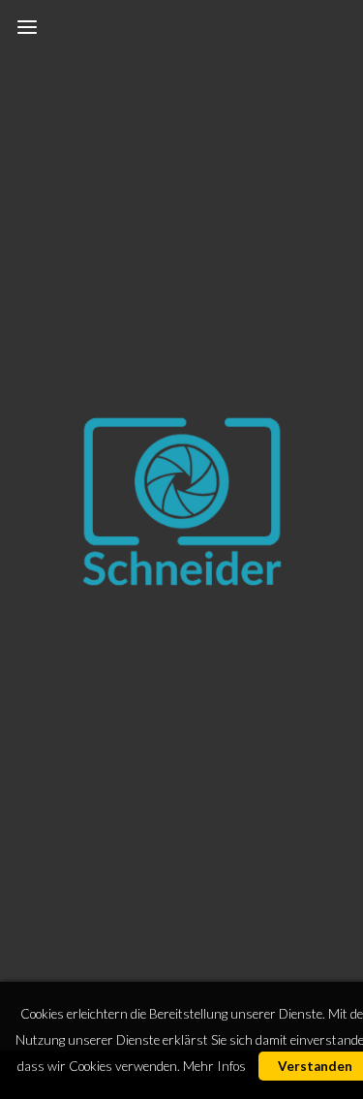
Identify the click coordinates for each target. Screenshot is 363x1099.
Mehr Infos (214, 1066)
